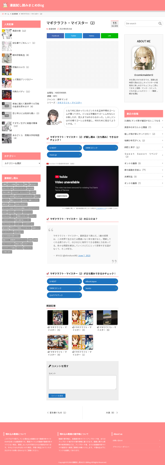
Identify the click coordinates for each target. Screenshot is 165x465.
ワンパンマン (28, 248)
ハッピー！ (18, 224)
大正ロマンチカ (27, 244)
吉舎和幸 (52, 28)
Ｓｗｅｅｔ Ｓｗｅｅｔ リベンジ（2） (140, 155)
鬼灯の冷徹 (6, 228)
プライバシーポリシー (121, 447)
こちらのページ (101, 208)
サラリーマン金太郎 (8, 196)
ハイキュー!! (32, 216)
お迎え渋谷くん (18, 232)
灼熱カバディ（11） (22, 91)
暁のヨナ (11, 204)
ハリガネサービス (28, 224)
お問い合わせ (118, 440)
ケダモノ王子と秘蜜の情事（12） (25, 124)
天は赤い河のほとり (21, 204)
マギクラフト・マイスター (69, 102)
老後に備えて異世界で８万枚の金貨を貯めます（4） (26, 105)
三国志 (4, 184)
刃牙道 (35, 240)
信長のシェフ (36, 228)
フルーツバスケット (8, 244)
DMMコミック (91, 147)
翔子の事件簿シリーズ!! (22, 220)
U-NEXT (53, 147)
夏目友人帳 (18, 244)
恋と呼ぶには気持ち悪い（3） (26, 113)
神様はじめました (22, 216)
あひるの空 (30, 188)
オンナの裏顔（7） (133, 183)
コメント (52, 373)
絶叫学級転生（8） (21, 55)
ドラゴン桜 (20, 248)
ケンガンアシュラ (8, 232)
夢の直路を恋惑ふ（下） (135, 169)
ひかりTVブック (56, 295)
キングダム (6, 200)
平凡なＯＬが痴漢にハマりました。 (20, 228)
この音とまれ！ (7, 252)
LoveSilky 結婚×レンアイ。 (30, 200)
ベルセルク (18, 212)
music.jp (53, 154)
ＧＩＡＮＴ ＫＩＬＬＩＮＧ (20, 192)
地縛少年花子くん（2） (135, 140)
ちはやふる (11, 212)
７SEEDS (33, 192)
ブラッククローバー (8, 224)
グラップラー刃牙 (8, 188)
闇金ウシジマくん (15, 200)
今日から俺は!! (7, 192)
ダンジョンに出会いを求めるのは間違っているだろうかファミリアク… (21, 208)
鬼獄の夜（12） (20, 30)
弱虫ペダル (20, 184)
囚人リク (37, 196)
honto (88, 288)
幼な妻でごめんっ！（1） (24, 42)
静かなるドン (33, 184)
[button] (160, 24)
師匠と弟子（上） (132, 147)
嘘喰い (26, 184)
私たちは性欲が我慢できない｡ (11, 236)
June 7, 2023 (84, 255)
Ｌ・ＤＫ (13, 216)
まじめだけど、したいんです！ (24, 196)
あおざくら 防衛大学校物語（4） (26, 137)
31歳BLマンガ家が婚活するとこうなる (142, 120)
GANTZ (4, 212)
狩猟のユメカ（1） (21, 67)
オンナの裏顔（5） (133, 163)
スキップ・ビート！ (20, 188)
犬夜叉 (30, 240)
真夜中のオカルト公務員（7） (138, 127)
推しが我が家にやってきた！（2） (140, 133)
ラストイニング (27, 212)
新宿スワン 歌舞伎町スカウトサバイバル (15, 240)
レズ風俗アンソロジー (23, 79)
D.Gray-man (6, 216)
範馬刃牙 (5, 204)
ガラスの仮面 (11, 184)
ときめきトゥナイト (8, 220)
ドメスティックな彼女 (9, 248)
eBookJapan (91, 281)
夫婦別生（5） (131, 176)
